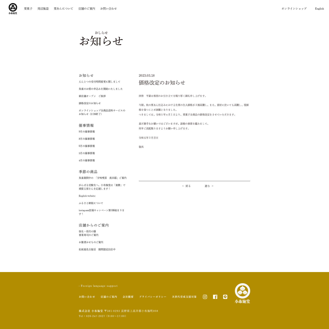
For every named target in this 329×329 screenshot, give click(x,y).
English (319, 8)
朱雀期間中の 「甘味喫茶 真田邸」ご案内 (102, 178)
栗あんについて (63, 8)
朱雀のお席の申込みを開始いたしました (101, 89)
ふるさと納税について (91, 203)
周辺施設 (43, 8)
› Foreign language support (98, 285)
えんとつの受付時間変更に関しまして (99, 81)
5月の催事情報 (87, 153)
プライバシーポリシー (153, 297)
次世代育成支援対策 (184, 297)
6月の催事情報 (87, 146)
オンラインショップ (294, 8)
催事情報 (86, 125)
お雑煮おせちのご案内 (91, 242)
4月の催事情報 (87, 160)
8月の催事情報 (87, 139)
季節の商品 (88, 171)
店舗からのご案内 (94, 225)
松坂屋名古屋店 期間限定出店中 (97, 249)
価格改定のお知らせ (90, 103)
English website (87, 196)
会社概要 (128, 297)
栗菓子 (28, 8)
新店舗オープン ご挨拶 (92, 96)
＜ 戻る (186, 186)
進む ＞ (209, 186)
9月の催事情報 (87, 131)
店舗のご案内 (86, 8)
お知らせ (86, 75)
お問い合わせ (108, 8)
